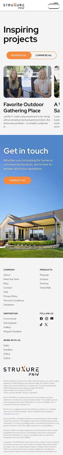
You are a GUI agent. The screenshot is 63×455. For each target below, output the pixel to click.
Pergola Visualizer (13, 331)
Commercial (10, 318)
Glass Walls (45, 287)
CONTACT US (17, 180)
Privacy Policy (10, 296)
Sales (6, 345)
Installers (8, 349)
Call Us (7, 358)
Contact (8, 287)
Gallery (7, 327)
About (7, 274)
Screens (44, 279)
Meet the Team (11, 279)
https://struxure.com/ (11, 414)
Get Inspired (10, 322)
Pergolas (44, 274)
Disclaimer (9, 304)
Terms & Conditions (14, 300)
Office (7, 353)
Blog (6, 283)
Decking (44, 283)
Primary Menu (57, 7)
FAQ (6, 291)
